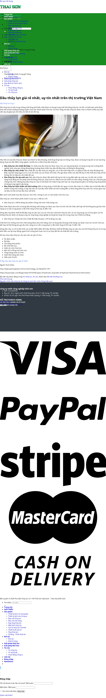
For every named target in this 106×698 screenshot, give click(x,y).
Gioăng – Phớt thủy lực (17, 41)
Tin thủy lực (12, 57)
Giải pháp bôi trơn (11, 53)
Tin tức (7, 55)
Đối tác (7, 44)
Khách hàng (12, 48)
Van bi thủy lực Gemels (17, 35)
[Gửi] (5, 31)
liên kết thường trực (55, 277)
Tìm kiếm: (8, 28)
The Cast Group (6, 279)
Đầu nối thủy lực (14, 25)
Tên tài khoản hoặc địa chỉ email (16, 683)
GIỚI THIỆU (8, 16)
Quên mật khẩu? (6, 695)
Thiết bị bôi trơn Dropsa (17, 23)
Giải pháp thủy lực (11, 50)
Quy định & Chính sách (13, 83)
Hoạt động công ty (15, 62)
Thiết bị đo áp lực (15, 37)
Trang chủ (8, 14)
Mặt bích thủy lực (15, 32)
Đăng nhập (21, 691)
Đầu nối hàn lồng (15, 28)
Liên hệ (7, 657)
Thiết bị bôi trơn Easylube (18, 21)
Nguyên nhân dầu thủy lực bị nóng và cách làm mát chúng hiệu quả (26, 281)
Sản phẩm (8, 19)
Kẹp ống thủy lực (14, 30)
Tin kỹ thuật (12, 59)
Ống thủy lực (13, 632)
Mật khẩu (8, 687)
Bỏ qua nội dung (6, 1)
